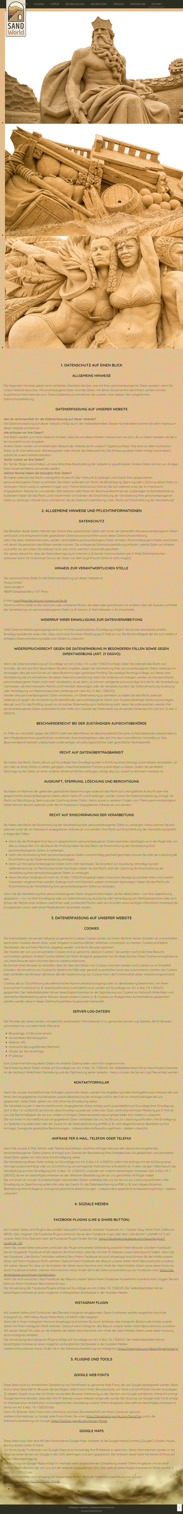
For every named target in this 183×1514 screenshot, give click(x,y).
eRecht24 (20, 1486)
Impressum (73, 1507)
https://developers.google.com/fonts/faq (113, 1416)
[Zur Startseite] (16, 36)
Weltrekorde (137, 4)
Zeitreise (118, 4)
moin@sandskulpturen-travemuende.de (40, 600)
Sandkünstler (99, 4)
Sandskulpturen (75, 4)
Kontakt (157, 4)
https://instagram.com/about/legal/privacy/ (148, 1348)
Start (24, 4)
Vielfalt (55, 4)
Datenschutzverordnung (102, 1507)
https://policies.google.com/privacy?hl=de (79, 1421)
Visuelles (39, 4)
